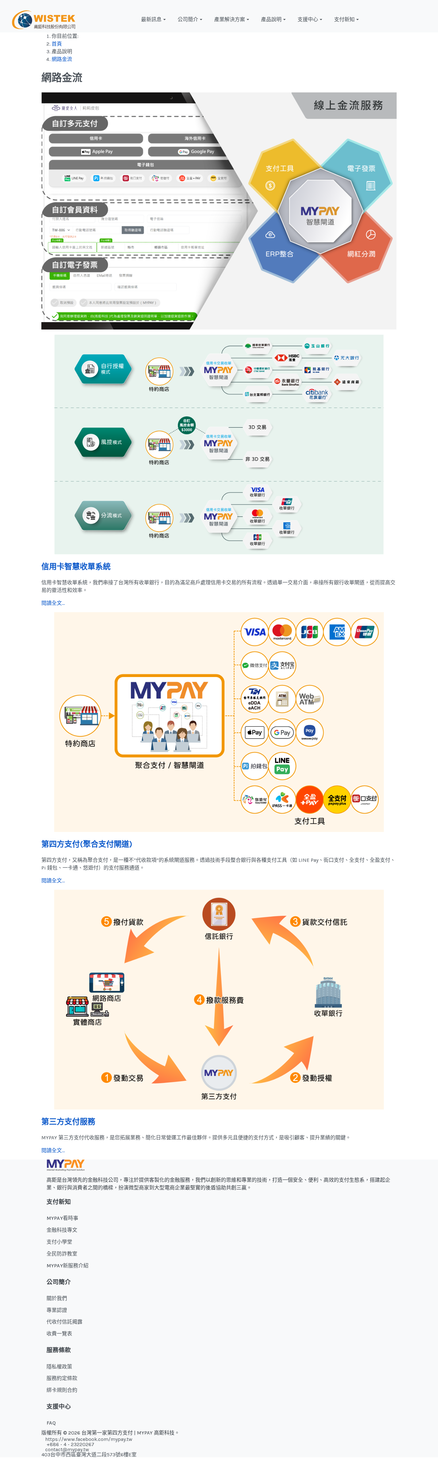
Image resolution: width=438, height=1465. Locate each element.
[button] (154, 19)
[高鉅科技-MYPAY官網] (43, 19)
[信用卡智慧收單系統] (219, 444)
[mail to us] (420, 19)
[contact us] (412, 19)
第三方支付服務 (68, 1121)
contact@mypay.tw (67, 1449)
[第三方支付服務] (219, 999)
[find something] (428, 19)
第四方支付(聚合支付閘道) (86, 844)
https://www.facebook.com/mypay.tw (88, 1439)
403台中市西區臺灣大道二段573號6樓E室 (89, 1455)
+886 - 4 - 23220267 (69, 1444)
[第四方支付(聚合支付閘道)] (219, 721)
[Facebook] (404, 19)
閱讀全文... (53, 603)
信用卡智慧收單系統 (76, 566)
